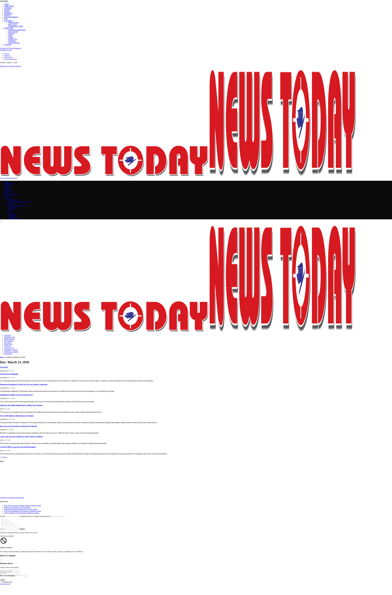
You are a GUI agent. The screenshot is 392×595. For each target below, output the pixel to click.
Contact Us (7, 55)
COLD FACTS (9, 348)
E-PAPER (7, 45)
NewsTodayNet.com (12, 516)
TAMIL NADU (9, 6)
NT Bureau (3, 377)
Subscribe (14, 178)
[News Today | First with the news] (178, 176)
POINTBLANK (13, 23)
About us (6, 53)
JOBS (10, 35)
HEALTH (11, 34)
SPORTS (7, 15)
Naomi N (2, 429)
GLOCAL (7, 346)
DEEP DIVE (8, 344)
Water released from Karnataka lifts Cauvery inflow (20, 509)
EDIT (6, 19)
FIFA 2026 (7, 343)
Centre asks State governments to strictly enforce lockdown (21, 437)
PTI (1, 408)
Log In (2, 580)
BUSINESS (8, 13)
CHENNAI (8, 8)
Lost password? (5, 584)
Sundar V (3, 370)
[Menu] (1, 222)
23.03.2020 (4, 367)
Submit (22, 529)
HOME (6, 4)
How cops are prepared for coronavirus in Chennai (18, 426)
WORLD (7, 12)
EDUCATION (13, 32)
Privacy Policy (8, 57)
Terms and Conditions (10, 59)
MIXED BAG (8, 28)
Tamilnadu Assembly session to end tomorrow (16, 395)
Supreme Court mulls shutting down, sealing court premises (21, 405)
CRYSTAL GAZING (11, 352)
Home (2, 357)
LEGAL (10, 37)
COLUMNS (8, 21)
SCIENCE (12, 41)
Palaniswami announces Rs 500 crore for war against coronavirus (23, 384)
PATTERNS (8, 354)
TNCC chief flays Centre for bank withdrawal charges (21, 513)
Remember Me (7, 582)
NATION (7, 10)
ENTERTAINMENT (11, 17)
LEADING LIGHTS (11, 350)
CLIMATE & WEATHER (16, 30)
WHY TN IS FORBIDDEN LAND (15, 25)
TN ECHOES (8, 341)
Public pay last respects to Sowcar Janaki (17, 507)
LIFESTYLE (12, 39)
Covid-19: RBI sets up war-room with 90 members (18, 447)
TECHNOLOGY (14, 43)
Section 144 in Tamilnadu (9, 374)
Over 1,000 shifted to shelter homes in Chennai (16, 416)
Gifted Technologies (57, 516)
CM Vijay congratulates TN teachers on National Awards (22, 511)
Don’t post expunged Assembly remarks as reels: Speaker (22, 505)
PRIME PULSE (9, 339)
